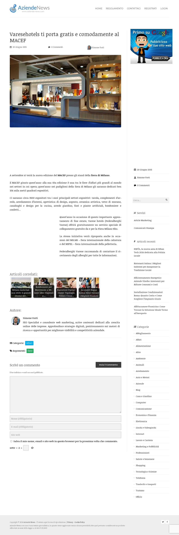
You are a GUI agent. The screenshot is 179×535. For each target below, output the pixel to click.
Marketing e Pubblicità (147, 446)
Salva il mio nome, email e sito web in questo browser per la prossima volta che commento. (65, 441)
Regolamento (114, 8)
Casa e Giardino (144, 396)
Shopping (140, 465)
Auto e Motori (142, 377)
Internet (140, 433)
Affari (29, 343)
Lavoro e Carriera (144, 440)
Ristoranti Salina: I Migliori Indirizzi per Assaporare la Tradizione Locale (147, 266)
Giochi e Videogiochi (146, 427)
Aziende (140, 383)
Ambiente (141, 358)
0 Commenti (57, 47)
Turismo (140, 490)
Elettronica (141, 421)
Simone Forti (97, 47)
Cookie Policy (80, 522)
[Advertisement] (65, 150)
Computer (141, 402)
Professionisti (142, 452)
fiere (30, 350)
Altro (138, 352)
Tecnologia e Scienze (146, 471)
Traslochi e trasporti (146, 484)
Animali (140, 364)
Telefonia (140, 477)
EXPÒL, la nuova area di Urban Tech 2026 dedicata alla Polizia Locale (149, 252)
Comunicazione (144, 408)
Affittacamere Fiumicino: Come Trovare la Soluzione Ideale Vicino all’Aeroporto (151, 310)
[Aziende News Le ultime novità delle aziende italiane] (30, 8)
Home (98, 8)
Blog (138, 389)
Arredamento (142, 371)
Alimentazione (143, 345)
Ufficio (139, 496)
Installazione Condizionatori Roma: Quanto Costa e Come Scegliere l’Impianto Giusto (148, 295)
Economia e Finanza (146, 415)
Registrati (150, 8)
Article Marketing (143, 220)
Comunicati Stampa (144, 228)
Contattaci (134, 8)
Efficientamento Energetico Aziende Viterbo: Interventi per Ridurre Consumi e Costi (149, 281)
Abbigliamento (143, 333)
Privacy (70, 522)
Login (164, 8)
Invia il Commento (108, 365)
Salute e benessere (145, 459)
